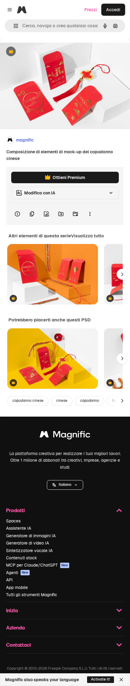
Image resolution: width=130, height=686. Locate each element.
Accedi (113, 9)
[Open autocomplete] (13, 26)
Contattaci (18, 645)
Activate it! (100, 679)
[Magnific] (65, 436)
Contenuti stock (21, 558)
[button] (65, 485)
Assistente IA (18, 528)
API (9, 580)
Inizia (12, 610)
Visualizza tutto (87, 236)
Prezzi (90, 9)
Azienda (15, 627)
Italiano (65, 484)
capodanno (89, 400)
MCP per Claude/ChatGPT (37, 565)
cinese (61, 400)
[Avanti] (122, 274)
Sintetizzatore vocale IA (29, 550)
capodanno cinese (28, 400)
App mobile (17, 587)
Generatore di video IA (27, 543)
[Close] (121, 679)
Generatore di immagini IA (31, 535)
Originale (40, 52)
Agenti (17, 572)
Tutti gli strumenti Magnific (31, 594)
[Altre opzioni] (90, 214)
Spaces (13, 521)
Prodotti (15, 510)
